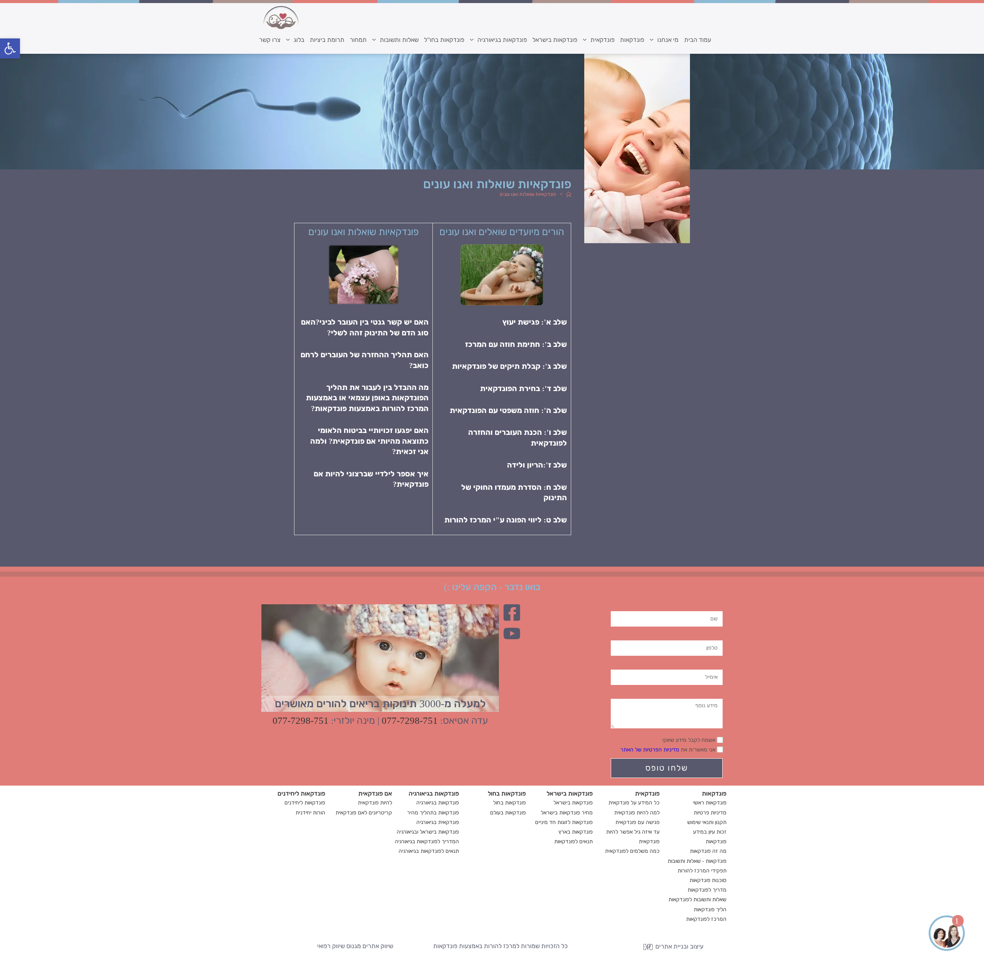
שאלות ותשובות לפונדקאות (697, 899)
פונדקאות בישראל (573, 803)
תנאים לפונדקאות (573, 841)
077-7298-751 (410, 720)
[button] (10, 48)
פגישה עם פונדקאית (637, 822)
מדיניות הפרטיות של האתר (649, 750)
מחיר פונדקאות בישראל (567, 813)
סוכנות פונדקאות (708, 880)
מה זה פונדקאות (708, 851)
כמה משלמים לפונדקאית (632, 851)
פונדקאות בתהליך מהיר (433, 813)
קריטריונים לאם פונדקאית (364, 813)
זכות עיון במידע (709, 832)
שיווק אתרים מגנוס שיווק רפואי (355, 946)
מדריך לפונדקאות (707, 890)
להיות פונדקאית (375, 803)
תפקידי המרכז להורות (702, 871)
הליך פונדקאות (710, 909)
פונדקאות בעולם (508, 813)
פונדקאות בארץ (575, 832)
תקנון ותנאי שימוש (706, 822)
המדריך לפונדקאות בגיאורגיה (427, 841)
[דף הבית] (568, 194)
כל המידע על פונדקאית (634, 803)
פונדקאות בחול (509, 803)
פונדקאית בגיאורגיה (437, 822)
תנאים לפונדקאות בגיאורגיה (429, 851)
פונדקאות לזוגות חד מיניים (564, 822)
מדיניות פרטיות (710, 813)
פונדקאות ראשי (709, 803)
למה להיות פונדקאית (637, 813)
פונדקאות (716, 841)
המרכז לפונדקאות (706, 919)
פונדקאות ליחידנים (304, 803)
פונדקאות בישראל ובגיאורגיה (428, 832)
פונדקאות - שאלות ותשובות (697, 861)
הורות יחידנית (310, 813)
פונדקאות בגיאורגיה (437, 803)
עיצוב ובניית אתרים (678, 946)
